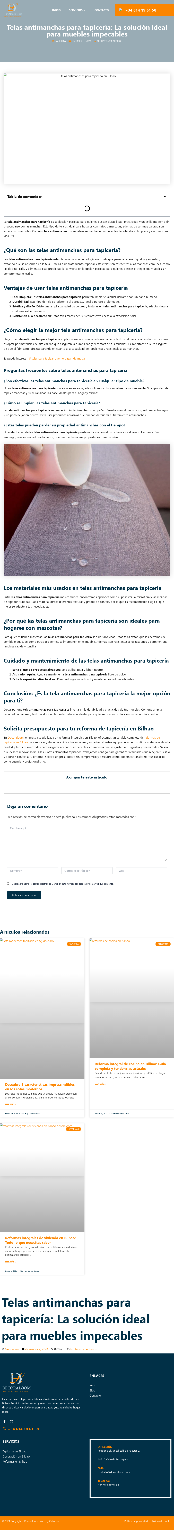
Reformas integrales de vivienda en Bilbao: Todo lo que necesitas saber (40, 1240)
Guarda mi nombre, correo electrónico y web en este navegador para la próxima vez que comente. (63, 883)
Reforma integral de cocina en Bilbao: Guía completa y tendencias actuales (130, 1066)
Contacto (101, 10)
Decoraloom (16, 737)
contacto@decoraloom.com (114, 1472)
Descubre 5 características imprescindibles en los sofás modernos (40, 1086)
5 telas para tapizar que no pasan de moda (57, 358)
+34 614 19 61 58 (140, 10)
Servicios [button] (76, 10)
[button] (165, 196)
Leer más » (10, 1104)
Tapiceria (60, 40)
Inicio (56, 10)
